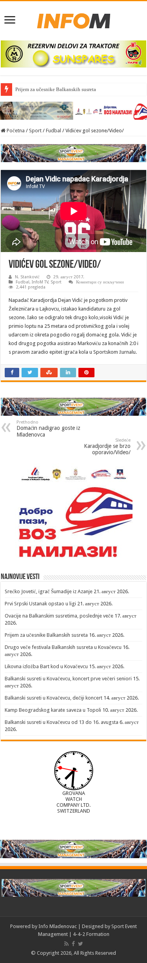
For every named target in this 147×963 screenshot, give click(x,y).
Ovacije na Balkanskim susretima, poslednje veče (59, 616)
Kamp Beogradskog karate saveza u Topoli (53, 710)
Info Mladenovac (57, 926)
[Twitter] (80, 943)
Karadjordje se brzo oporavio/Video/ (107, 446)
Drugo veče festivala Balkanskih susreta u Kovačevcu (63, 647)
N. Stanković (27, 277)
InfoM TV (40, 282)
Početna (15, 130)
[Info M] (73, 19)
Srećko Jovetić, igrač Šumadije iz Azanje (49, 591)
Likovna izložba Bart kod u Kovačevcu (46, 666)
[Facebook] (73, 943)
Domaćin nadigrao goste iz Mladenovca (48, 429)
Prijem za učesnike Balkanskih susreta (55, 89)
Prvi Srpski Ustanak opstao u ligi (40, 604)
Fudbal (53, 130)
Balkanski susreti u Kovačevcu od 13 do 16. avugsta (61, 722)
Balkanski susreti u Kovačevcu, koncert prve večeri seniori (68, 679)
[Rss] (66, 943)
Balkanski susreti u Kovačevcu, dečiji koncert (53, 698)
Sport (35, 130)
